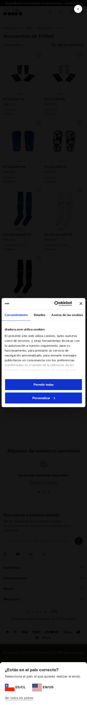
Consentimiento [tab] (16, 315)
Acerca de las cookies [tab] (67, 315)
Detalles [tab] (40, 315)
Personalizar (41, 398)
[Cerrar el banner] (81, 303)
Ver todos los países (19, 698)
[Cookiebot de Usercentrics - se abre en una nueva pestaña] (54, 303)
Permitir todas (44, 384)
